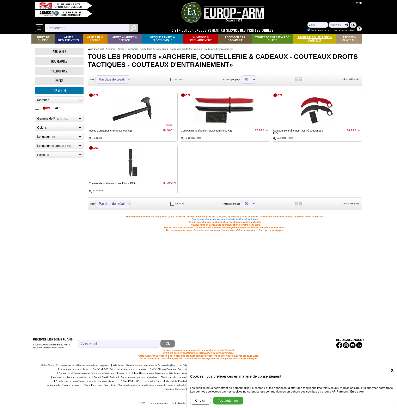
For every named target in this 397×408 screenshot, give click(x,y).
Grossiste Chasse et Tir (176, 389)
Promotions (59, 71)
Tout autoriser (228, 400)
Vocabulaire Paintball (176, 381)
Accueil (110, 49)
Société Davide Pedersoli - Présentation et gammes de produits (125, 377)
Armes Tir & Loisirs (95, 39)
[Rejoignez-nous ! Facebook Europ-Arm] (339, 345)
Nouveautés (59, 61)
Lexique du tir (124, 373)
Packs (59, 81)
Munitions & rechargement (201, 39)
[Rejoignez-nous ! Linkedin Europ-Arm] (359, 345)
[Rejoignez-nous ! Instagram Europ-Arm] (346, 345)
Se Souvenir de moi (320, 30)
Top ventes (59, 90)
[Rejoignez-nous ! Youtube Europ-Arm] (352, 345)
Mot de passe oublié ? (344, 30)
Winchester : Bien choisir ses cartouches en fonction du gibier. (144, 365)
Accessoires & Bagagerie (235, 39)
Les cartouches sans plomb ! (74, 369)
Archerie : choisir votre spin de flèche (71, 377)
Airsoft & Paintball (349, 39)
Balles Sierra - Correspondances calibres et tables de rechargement (75, 365)
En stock (179, 79)
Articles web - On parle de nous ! (63, 385)
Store (121, 49)
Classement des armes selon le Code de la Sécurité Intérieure (225, 219)
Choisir (200, 400)
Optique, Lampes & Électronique (162, 39)
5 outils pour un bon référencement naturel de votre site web (86, 381)
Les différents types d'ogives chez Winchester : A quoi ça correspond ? (169, 373)
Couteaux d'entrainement (218, 49)
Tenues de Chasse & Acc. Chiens (272, 39)
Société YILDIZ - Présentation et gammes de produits (119, 369)
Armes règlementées (68, 39)
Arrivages (59, 51)
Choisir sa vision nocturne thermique (179, 377)
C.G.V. (142, 403)
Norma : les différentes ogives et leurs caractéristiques (86, 373)
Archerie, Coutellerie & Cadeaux (315, 39)
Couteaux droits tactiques (185, 49)
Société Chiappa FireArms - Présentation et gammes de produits (181, 369)
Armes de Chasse (43, 39)
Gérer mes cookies (158, 403)
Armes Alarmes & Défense (124, 39)
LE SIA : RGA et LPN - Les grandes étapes (141, 381)
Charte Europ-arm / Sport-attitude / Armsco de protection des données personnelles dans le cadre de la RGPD (139, 385)
